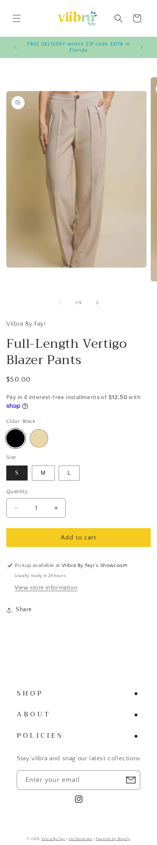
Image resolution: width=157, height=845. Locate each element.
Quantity (17, 491)
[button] (17, 18)
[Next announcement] (141, 47)
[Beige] (39, 438)
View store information (46, 587)
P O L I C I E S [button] (39, 735)
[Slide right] (97, 302)
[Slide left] (60, 302)
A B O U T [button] (33, 714)
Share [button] (24, 609)
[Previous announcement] (15, 47)
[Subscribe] (130, 780)
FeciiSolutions (81, 839)
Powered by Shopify (113, 839)
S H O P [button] (29, 693)
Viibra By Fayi (53, 839)
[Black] (15, 438)
